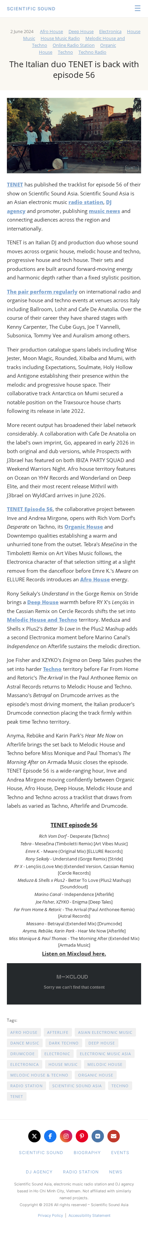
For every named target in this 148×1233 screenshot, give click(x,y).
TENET (16, 1096)
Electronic (57, 1053)
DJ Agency (39, 1171)
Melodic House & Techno (39, 1075)
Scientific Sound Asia (77, 1085)
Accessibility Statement (89, 1215)
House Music (63, 1064)
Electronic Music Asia (105, 1053)
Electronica (110, 31)
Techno (65, 52)
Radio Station (26, 1085)
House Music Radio (60, 38)
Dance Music (24, 1043)
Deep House (81, 31)
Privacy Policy (50, 1215)
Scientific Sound (31, 8)
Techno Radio (92, 52)
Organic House (95, 1075)
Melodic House (105, 1064)
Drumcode (22, 1053)
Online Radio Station (74, 45)
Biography (87, 1152)
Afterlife (57, 1032)
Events (120, 1152)
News (116, 1171)
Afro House (51, 31)
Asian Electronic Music (105, 1032)
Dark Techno (64, 1043)
